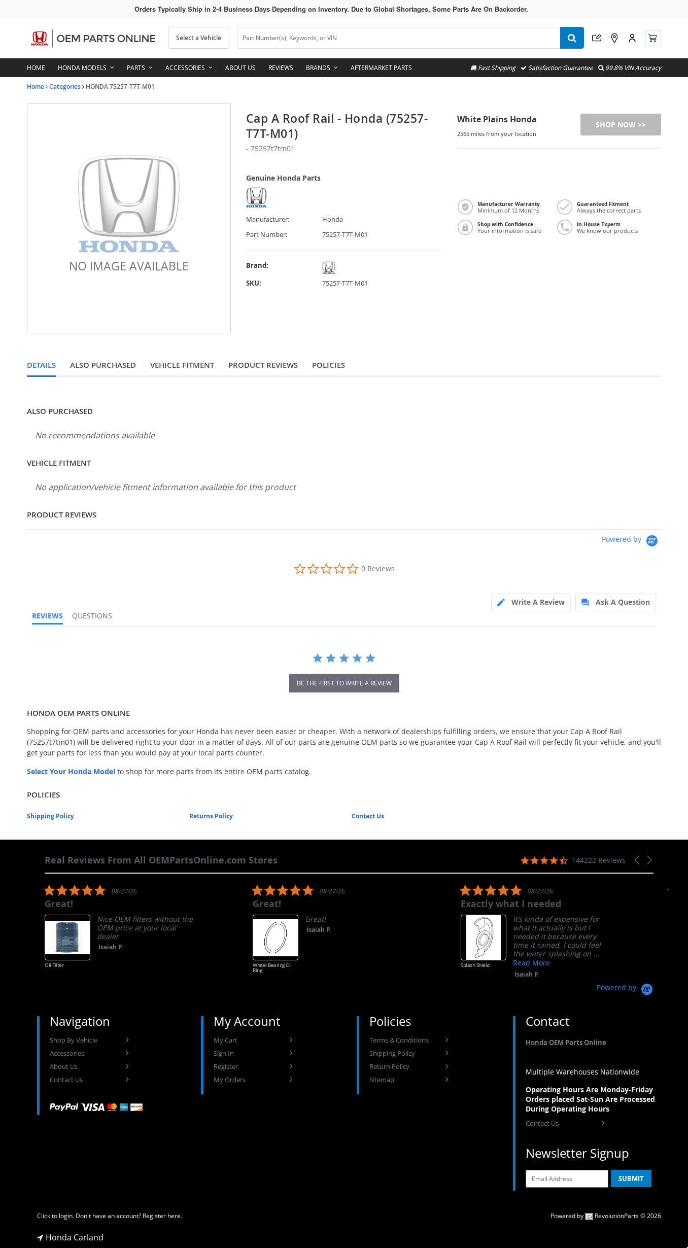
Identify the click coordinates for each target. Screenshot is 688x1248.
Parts (136, 67)
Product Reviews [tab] (263, 365)
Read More (531, 962)
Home (36, 67)
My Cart (225, 1040)
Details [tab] (41, 365)
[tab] (531, 602)
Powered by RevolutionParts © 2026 (606, 1215)
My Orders (230, 1079)
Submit (631, 1178)
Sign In (224, 1053)
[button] (637, 860)
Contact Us (368, 816)
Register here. (162, 1215)
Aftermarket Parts (381, 67)
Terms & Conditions (399, 1040)
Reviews (280, 67)
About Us (240, 67)
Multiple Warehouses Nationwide (582, 1072)
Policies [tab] (328, 365)
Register (226, 1066)
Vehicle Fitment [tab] (182, 365)
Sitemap (381, 1079)
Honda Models (82, 67)
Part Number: (266, 234)
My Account (632, 38)
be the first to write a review (344, 683)
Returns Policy (211, 816)
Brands (318, 67)
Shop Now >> (621, 124)
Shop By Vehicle (73, 1040)
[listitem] (121, 933)
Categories (65, 86)
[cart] (653, 38)
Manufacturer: (267, 219)
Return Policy (389, 1066)
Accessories (185, 67)
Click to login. (55, 1215)
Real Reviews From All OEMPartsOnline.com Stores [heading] (161, 860)
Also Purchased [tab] (103, 365)
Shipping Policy (50, 816)
